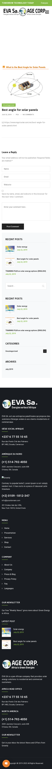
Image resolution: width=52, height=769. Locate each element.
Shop (6, 542)
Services (8, 537)
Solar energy (22, 247)
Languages (9, 588)
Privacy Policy (10, 579)
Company (8, 569)
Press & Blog (9, 574)
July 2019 (9, 369)
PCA (17, 114)
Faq (5, 584)
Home (6, 528)
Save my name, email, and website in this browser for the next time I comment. (24, 195)
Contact (7, 547)
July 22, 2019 (22, 250)
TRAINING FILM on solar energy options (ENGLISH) (25, 271)
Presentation (10, 533)
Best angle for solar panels (28, 259)
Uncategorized (8, 105)
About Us (8, 565)
